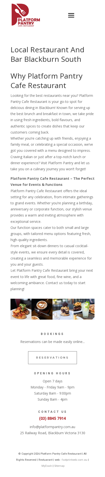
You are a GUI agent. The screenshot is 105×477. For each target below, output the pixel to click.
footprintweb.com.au (74, 460)
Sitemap (59, 466)
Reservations (52, 357)
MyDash (47, 466)
